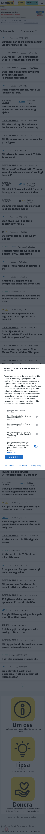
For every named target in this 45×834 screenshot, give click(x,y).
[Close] (40, 368)
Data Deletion (9, 465)
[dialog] (22, 417)
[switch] (36, 417)
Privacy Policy (36, 465)
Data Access (22, 465)
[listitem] (22, 411)
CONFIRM (13, 457)
